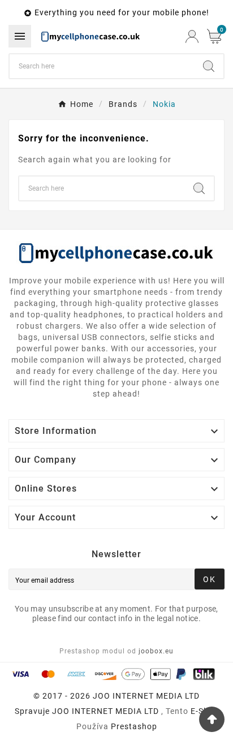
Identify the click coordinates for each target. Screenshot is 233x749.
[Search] (208, 66)
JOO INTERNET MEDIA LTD (105, 711)
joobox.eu (156, 651)
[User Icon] (192, 36)
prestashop (134, 726)
